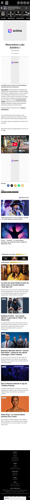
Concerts (15, 467)
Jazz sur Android (15, 485)
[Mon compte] (28, 2)
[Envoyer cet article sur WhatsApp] (18, 186)
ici (4, 130)
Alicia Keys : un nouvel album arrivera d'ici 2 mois (13, 416)
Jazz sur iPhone (15, 484)
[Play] (2, 8)
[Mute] (26, 8)
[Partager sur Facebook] (7, 186)
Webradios (11, 18)
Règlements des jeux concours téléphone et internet (15, 493)
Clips (15, 465)
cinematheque (15, 192)
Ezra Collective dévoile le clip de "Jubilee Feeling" (14, 384)
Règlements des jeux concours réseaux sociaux (15, 490)
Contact (15, 454)
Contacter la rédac (15, 468)
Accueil (3, 18)
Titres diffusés (15, 459)
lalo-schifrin (3, 192)
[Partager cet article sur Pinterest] (15, 186)
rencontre (9, 192)
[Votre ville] (18, 2)
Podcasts (15, 473)
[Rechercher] (24, 2)
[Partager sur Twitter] (11, 186)
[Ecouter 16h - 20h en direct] (15, 258)
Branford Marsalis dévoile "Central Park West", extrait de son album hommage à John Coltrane (14, 352)
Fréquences (20, 18)
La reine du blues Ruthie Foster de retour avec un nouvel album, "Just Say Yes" (15, 285)
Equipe (15, 455)
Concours (15, 479)
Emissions (15, 457)
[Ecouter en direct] (21, 2)
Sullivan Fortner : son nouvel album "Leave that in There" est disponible (13, 318)
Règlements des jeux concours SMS (15, 491)
